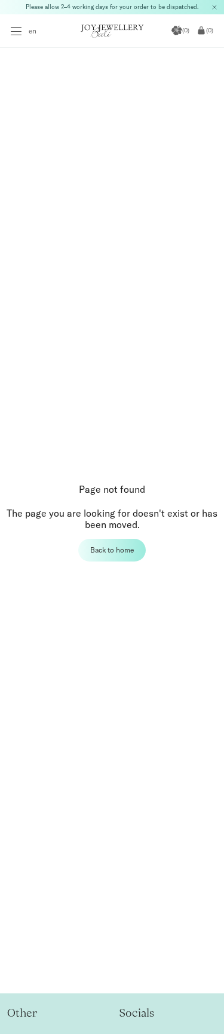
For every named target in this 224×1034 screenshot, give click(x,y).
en (32, 31)
